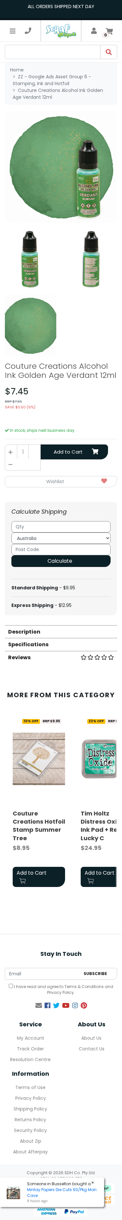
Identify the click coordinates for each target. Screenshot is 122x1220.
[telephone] (28, 31)
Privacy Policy (60, 992)
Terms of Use (30, 1087)
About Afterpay (30, 1152)
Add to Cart (68, 451)
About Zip (30, 1141)
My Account (30, 1038)
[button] (61, 481)
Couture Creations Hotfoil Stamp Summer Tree (39, 825)
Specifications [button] (28, 644)
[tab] (61, 631)
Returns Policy (30, 1119)
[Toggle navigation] (12, 30)
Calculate (59, 561)
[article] (39, 802)
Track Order (30, 1049)
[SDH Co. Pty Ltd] (61, 30)
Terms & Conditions (84, 986)
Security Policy (30, 1130)
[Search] (108, 52)
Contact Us (91, 1049)
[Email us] (38, 1005)
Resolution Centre (30, 1059)
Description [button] (24, 632)
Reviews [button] (19, 657)
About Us (91, 1038)
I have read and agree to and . (63, 989)
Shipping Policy (30, 1109)
